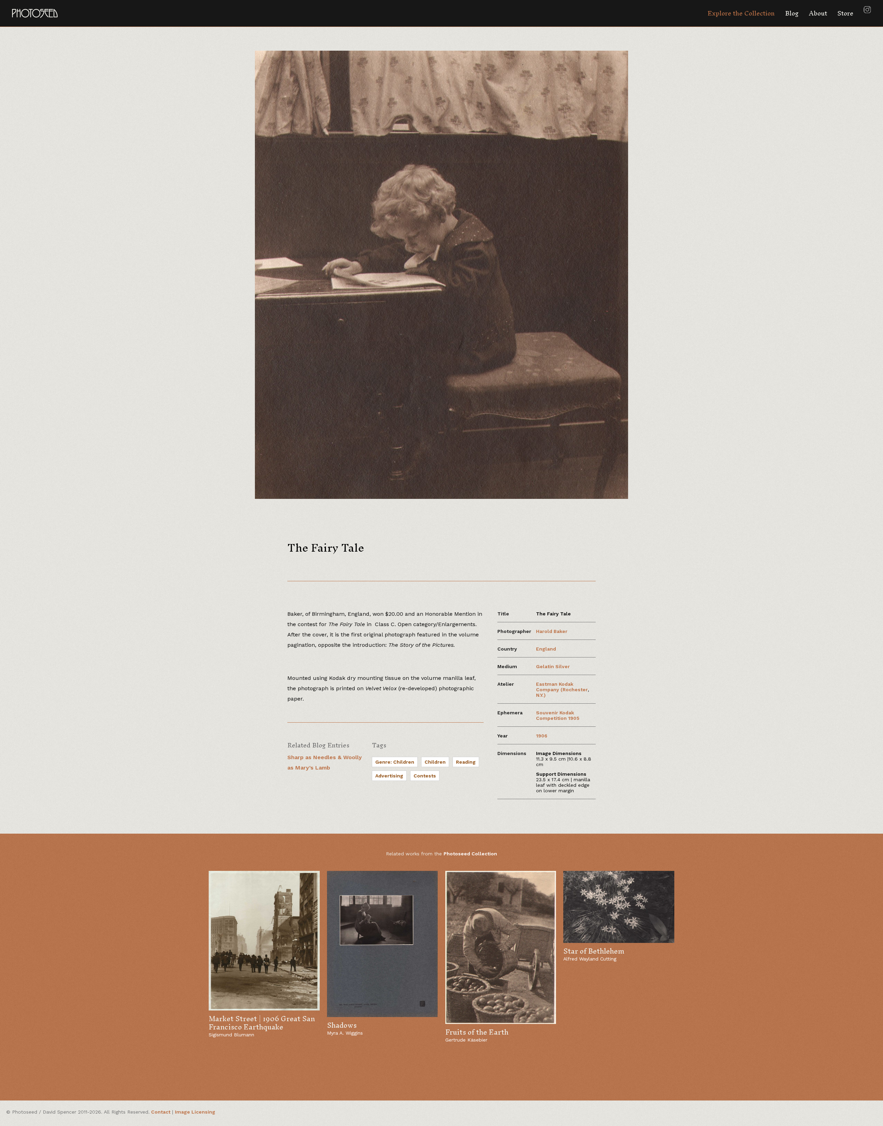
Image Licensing (195, 1112)
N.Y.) (541, 695)
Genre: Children (394, 762)
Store (845, 13)
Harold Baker (551, 631)
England (546, 649)
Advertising (389, 775)
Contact (160, 1112)
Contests (425, 775)
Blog (791, 13)
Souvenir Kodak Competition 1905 (557, 715)
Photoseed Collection (470, 853)
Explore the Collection (741, 13)
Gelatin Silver (553, 666)
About (818, 13)
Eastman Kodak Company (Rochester (562, 686)
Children (435, 762)
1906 (541, 735)
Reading (466, 762)
